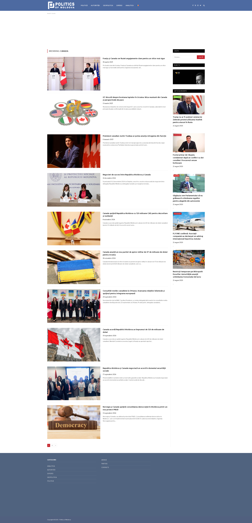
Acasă (48, 13)
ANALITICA (130, 5)
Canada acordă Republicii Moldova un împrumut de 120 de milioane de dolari (133, 331)
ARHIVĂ (104, 460)
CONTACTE (105, 467)
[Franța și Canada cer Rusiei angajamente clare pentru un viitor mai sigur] (73, 73)
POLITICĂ (84, 5)
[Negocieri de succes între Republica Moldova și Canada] (73, 190)
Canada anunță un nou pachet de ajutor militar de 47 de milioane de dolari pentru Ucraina (135, 253)
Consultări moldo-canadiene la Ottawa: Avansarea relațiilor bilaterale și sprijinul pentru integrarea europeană (134, 292)
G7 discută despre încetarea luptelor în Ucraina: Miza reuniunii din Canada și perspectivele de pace (135, 98)
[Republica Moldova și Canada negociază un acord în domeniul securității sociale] (73, 383)
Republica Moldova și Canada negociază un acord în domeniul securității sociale (134, 369)
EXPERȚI (119, 5)
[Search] (204, 5)
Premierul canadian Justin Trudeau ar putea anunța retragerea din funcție (134, 136)
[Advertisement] (126, 31)
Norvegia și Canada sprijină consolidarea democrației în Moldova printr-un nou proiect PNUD (135, 408)
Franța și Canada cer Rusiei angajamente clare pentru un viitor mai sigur (134, 58)
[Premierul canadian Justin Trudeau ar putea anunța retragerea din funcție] (73, 151)
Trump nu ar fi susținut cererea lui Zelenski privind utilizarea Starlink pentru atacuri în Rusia (187, 120)
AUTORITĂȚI (95, 5)
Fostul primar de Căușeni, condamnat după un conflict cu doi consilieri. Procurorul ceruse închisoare (188, 159)
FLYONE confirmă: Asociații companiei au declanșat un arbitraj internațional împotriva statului (188, 236)
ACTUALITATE (177, 135)
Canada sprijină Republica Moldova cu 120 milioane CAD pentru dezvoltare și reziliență (135, 215)
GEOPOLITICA (108, 5)
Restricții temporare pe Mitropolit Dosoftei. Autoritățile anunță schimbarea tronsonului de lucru (188, 274)
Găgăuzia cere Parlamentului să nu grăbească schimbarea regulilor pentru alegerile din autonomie (188, 198)
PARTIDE (104, 463)
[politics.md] (61, 5)
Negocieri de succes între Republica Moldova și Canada (127, 175)
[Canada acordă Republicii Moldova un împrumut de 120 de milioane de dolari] (73, 344)
